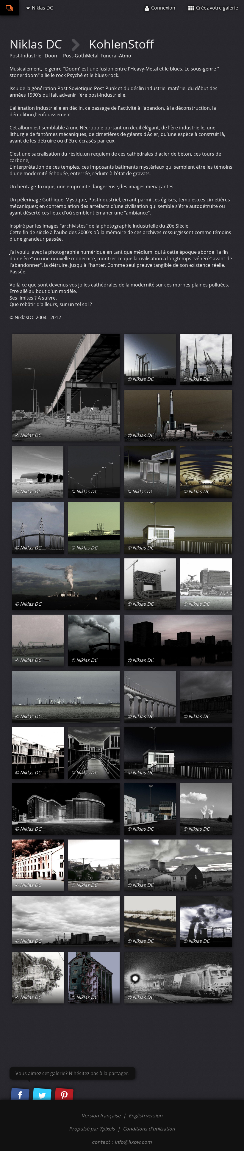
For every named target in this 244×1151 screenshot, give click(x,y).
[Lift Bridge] (150, 360)
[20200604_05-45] (206, 922)
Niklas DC (37, 44)
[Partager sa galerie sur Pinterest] (63, 1096)
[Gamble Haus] (66, 809)
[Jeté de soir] (178, 753)
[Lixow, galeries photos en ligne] (9, 7)
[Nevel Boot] (38, 640)
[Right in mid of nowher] (38, 472)
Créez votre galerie (216, 7)
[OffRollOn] (66, 388)
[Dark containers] (150, 809)
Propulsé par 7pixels (92, 1128)
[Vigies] (178, 528)
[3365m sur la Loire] (38, 528)
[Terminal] (178, 978)
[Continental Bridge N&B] (94, 472)
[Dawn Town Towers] (178, 640)
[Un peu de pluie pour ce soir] (206, 809)
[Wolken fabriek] (94, 640)
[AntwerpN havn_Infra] (150, 472)
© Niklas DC (28, 435)
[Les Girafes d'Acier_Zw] (206, 360)
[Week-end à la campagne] (178, 865)
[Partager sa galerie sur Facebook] (19, 1096)
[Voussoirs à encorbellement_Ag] (150, 697)
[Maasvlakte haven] (66, 697)
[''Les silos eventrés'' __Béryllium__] (94, 978)
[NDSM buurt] (206, 697)
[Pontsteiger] (150, 584)
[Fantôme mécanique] (38, 978)
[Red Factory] (38, 865)
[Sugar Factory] (66, 922)
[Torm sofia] (94, 528)
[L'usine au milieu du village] (94, 865)
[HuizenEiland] (94, 753)
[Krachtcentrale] (178, 415)
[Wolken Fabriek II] (66, 584)
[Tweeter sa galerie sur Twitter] (41, 1096)
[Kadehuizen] (38, 753)
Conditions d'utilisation (149, 1128)
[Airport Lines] (206, 472)
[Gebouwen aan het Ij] (206, 584)
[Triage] (150, 922)
